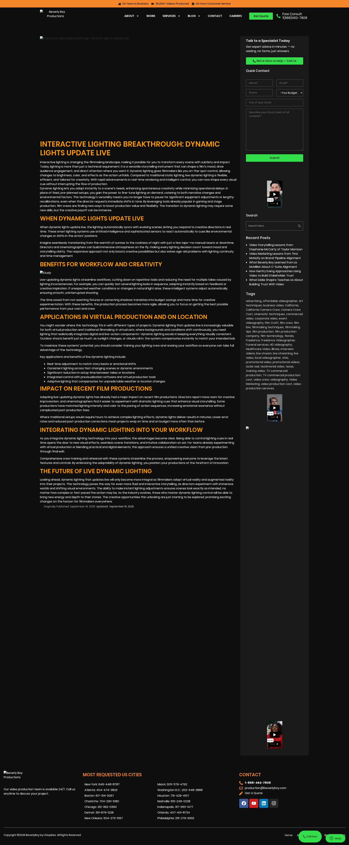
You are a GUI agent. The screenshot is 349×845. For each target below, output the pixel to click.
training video (255, 371)
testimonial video (272, 366)
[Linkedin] (263, 803)
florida (289, 336)
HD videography (281, 345)
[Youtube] (253, 803)
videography (279, 379)
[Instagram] (273, 803)
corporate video (266, 318)
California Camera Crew (263, 310)
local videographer (268, 358)
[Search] (289, 226)
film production (263, 331)
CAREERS (235, 16)
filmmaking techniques (268, 327)
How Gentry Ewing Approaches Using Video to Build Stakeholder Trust (275, 273)
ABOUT (129, 16)
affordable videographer (280, 301)
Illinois (275, 349)
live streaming (283, 353)
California (291, 305)
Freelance (253, 340)
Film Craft (271, 323)
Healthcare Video (258, 349)
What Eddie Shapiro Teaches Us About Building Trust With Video (276, 282)
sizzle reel (252, 366)
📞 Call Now (310, 836)
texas (290, 366)
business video (273, 305)
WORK (150, 16)
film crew (286, 323)
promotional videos (286, 362)
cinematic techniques (269, 314)
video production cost (276, 384)
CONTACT (215, 16)
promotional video (258, 362)
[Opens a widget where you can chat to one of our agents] (335, 838)
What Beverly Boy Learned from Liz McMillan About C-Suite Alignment (273, 264)
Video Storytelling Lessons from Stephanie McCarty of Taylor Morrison (275, 247)
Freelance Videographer (278, 340)
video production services (273, 386)
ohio (285, 358)
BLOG (192, 16)
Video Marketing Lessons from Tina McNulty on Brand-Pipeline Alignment (275, 256)
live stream (264, 353)
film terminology (272, 336)
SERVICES (169, 16)
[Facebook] (243, 803)
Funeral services (257, 345)
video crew (261, 379)
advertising (254, 301)
